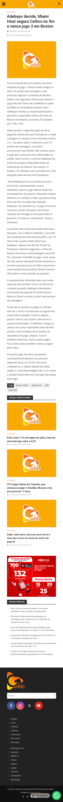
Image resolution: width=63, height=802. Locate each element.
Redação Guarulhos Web (20, 31)
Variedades (16, 775)
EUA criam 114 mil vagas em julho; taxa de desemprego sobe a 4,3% (31, 439)
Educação (15, 742)
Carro (13, 722)
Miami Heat (36, 385)
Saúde (14, 767)
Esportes (15, 752)
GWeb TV (15, 756)
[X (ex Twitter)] (29, 706)
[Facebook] (11, 706)
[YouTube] (39, 706)
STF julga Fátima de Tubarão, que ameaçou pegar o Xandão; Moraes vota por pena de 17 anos (29, 488)
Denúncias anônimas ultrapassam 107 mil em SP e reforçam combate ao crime (33, 636)
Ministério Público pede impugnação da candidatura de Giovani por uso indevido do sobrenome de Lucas (30, 619)
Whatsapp (15, 779)
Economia (15, 738)
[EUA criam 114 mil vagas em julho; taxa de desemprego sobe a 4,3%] (31, 416)
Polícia (13, 760)
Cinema (14, 730)
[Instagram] (20, 706)
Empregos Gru (17, 748)
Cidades (14, 726)
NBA (47, 385)
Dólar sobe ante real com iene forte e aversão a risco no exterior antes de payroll (28, 538)
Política (14, 764)
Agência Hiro (35, 792)
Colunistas (15, 734)
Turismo (14, 771)
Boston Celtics (22, 385)
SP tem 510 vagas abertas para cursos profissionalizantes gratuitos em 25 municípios (32, 652)
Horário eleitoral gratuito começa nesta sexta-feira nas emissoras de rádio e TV (33, 645)
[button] (56, 795)
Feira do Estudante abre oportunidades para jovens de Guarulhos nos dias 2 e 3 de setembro (33, 629)
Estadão (11, 12)
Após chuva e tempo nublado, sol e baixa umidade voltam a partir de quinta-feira (29, 610)
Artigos (14, 718)
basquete (12, 390)
